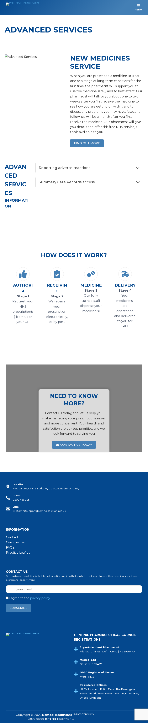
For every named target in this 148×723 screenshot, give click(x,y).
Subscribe (18, 608)
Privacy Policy (84, 714)
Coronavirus (15, 542)
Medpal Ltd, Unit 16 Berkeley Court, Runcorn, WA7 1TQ (46, 488)
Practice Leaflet (18, 552)
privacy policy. (40, 598)
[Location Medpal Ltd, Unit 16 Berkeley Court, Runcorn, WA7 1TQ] (8, 486)
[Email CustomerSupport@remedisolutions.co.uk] (8, 509)
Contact (12, 537)
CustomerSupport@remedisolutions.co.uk (39, 510)
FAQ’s (10, 547)
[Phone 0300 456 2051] (8, 498)
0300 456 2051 (21, 499)
